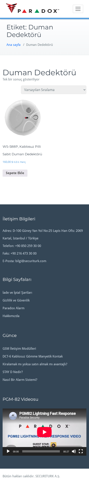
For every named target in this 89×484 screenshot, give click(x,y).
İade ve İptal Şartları (17, 293)
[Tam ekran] (81, 451)
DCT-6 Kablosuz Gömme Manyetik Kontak (33, 356)
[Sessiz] (74, 451)
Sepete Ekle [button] (15, 173)
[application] (44, 432)
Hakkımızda (11, 316)
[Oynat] (8, 451)
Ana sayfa (13, 45)
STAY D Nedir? (13, 372)
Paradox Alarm (13, 308)
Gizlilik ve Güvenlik (16, 300)
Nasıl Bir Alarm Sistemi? (20, 380)
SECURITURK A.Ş (47, 476)
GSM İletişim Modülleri (19, 349)
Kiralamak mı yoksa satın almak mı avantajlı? (35, 364)
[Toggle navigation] (78, 9)
